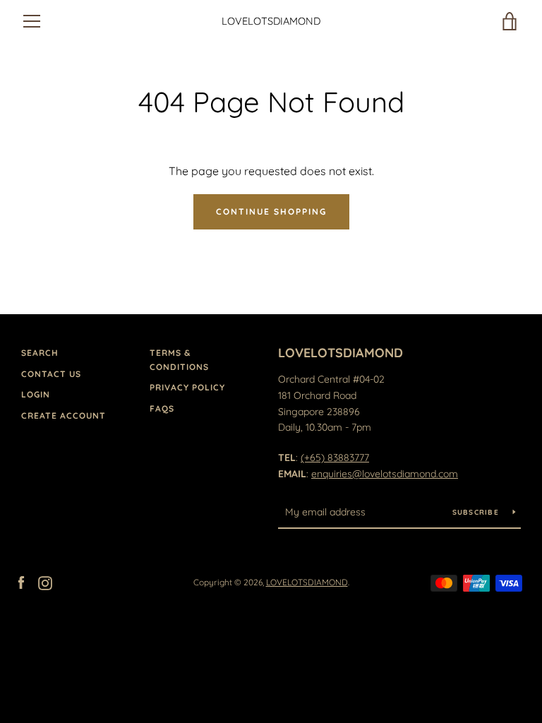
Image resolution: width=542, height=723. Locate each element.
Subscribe (477, 512)
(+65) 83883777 (335, 457)
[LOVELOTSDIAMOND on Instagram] (45, 582)
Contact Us (51, 374)
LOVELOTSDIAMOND (271, 21)
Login (35, 394)
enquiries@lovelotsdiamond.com (384, 473)
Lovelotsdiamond (340, 353)
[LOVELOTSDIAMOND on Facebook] (21, 582)
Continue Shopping (271, 211)
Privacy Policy (187, 387)
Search (40, 352)
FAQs (162, 408)
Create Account (63, 415)
